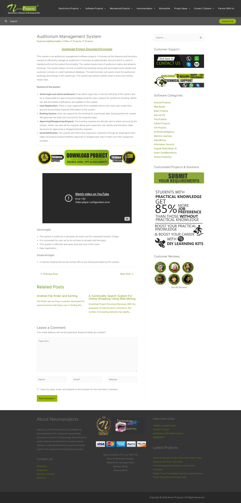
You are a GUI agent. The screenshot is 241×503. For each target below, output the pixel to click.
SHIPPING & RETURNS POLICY (168, 433)
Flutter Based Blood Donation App (169, 477)
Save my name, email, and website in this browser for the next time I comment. (79, 389)
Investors (41, 477)
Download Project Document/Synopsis (87, 49)
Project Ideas (180, 8)
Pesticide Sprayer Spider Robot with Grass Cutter (177, 457)
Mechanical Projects (120, 8)
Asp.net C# (159, 115)
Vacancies (42, 466)
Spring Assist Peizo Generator (168, 461)
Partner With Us (226, 8)
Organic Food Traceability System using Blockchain (178, 473)
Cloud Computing (162, 157)
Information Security (164, 144)
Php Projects (160, 119)
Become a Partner (46, 474)
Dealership (42, 470)
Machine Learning (163, 136)
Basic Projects (161, 111)
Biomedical (164, 8)
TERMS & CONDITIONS (164, 425)
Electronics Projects (69, 8)
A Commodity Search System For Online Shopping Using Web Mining (112, 297)
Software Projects (94, 8)
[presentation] (80, 8)
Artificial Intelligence (164, 131)
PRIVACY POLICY (161, 429)
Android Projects (162, 102)
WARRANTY (159, 437)
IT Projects (87, 41)
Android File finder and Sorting (57, 296)
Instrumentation (144, 8)
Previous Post (49, 274)
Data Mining (160, 140)
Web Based (159, 106)
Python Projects (162, 123)
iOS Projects (160, 127)
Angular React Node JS (165, 148)
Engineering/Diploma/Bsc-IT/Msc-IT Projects (59, 41)
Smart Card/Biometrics (165, 152)
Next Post (126, 274)
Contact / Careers (202, 8)
